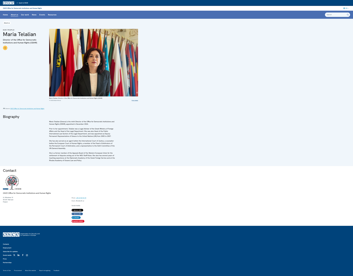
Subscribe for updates (10, 251)
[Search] (348, 14)
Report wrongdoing (44, 270)
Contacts (6, 244)
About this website (30, 270)
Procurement (18, 270)
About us (14, 15)
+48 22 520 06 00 (81, 198)
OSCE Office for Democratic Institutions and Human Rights (22, 8)
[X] (14, 255)
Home (5, 15)
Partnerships (7, 263)
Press (5, 259)
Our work (25, 15)
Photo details (135, 100)
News (34, 15)
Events (42, 15)
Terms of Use (7, 270)
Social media (7, 255)
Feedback (56, 270)
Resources (52, 15)
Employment (7, 248)
